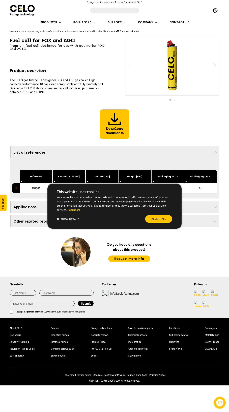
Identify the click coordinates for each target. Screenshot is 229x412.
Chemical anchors (137, 335)
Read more (74, 209)
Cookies (97, 375)
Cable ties (174, 342)
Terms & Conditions (137, 375)
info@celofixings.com (124, 293)
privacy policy (34, 311)
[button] (214, 65)
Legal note (69, 375)
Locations (174, 328)
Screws (55, 328)
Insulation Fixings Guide (22, 348)
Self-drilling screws (178, 335)
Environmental (58, 355)
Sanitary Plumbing (19, 342)
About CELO (16, 328)
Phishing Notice (157, 375)
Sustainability (17, 355)
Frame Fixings (98, 342)
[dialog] (114, 205)
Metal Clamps (212, 335)
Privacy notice (84, 375)
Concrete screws (99, 335)
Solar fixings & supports (140, 328)
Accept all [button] (159, 218)
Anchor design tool (138, 348)
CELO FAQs (211, 348)
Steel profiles (134, 342)
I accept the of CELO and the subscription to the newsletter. (50, 311)
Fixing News (175, 348)
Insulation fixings (60, 335)
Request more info (129, 259)
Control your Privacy (114, 375)
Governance (134, 355)
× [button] (176, 187)
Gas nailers (15, 335)
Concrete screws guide (62, 348)
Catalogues (211, 328)
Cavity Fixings (212, 342)
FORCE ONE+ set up (101, 348)
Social (94, 355)
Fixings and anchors (101, 328)
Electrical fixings (59, 342)
